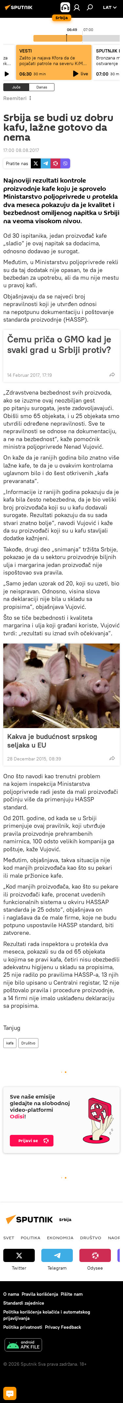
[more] (112, 374)
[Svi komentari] (9, 1393)
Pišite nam (72, 1294)
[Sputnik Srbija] (19, 10)
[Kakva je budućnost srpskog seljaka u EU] (61, 686)
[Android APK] (23, 1345)
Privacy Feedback (63, 1327)
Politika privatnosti (22, 1327)
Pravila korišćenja (40, 1294)
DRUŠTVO (90, 1238)
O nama (11, 1294)
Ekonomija (60, 1238)
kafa (9, 1042)
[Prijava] (76, 7)
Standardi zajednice (23, 1303)
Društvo (28, 1042)
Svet (8, 1238)
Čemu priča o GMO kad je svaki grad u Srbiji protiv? (59, 345)
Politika (30, 1238)
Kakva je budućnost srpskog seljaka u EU (52, 740)
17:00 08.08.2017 (21, 150)
